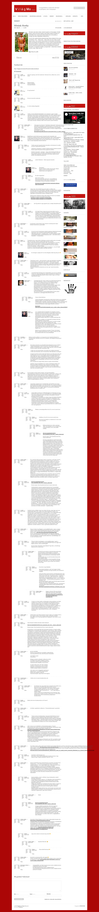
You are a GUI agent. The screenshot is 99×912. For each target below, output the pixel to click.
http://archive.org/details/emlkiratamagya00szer (40, 820)
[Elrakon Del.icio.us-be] (59, 21)
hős (35, 51)
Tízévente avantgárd (75, 149)
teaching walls (66, 150)
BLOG (14, 16)
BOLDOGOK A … (59, 16)
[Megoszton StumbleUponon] (60, 21)
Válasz (21, 79)
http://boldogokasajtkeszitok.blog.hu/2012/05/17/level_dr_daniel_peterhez (49, 131)
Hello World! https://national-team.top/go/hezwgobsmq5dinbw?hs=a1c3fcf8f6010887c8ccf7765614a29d (71, 154)
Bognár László (27, 280)
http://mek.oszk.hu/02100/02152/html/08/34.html (47, 532)
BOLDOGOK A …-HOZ (68, 170)
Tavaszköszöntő (74, 152)
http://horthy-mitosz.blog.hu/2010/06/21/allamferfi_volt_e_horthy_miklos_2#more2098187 (51, 307)
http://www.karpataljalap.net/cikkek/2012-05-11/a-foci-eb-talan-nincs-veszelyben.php (54, 595)
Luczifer (24, 27)
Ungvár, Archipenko (73, 150)
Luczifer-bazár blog (73, 259)
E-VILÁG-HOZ (67, 168)
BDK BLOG (72, 220)
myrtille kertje (69, 240)
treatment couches (67, 152)
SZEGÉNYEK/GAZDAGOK (35, 16)
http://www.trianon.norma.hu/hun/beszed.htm (49, 747)
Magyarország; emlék (73, 144)
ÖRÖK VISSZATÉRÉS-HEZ (69, 165)
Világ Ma (19, 906)
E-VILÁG (45, 16)
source (65, 142)
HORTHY (66, 175)
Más (82, 16)
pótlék (37, 51)
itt (72, 124)
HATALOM (68, 16)
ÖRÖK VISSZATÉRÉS (22, 16)
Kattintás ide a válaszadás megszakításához (53, 899)
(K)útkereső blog (71, 253)
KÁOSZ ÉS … (76, 16)
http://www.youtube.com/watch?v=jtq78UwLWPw (41, 197)
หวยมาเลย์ (66, 144)
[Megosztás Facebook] (55, 21)
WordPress (21, 907)
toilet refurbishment (67, 149)
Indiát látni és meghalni (75, 141)
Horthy (32, 51)
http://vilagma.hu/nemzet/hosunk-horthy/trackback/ (26, 68)
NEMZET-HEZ (66, 169)
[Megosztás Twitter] (57, 21)
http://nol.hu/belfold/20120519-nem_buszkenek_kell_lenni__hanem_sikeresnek (53, 434)
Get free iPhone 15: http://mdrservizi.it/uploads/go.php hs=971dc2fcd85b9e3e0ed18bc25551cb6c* (74, 146)
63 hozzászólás (58, 27)
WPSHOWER (82, 906)
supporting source (67, 141)
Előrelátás (82, 139)
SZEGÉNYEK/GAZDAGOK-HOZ (70, 166)
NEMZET (52, 16)
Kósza (21, 136)
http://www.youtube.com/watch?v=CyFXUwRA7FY (41, 198)
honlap (71, 233)
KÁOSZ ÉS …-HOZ (68, 173)
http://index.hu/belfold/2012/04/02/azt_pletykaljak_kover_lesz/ (52, 586)
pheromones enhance (24, 865)
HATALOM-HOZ (67, 172)
